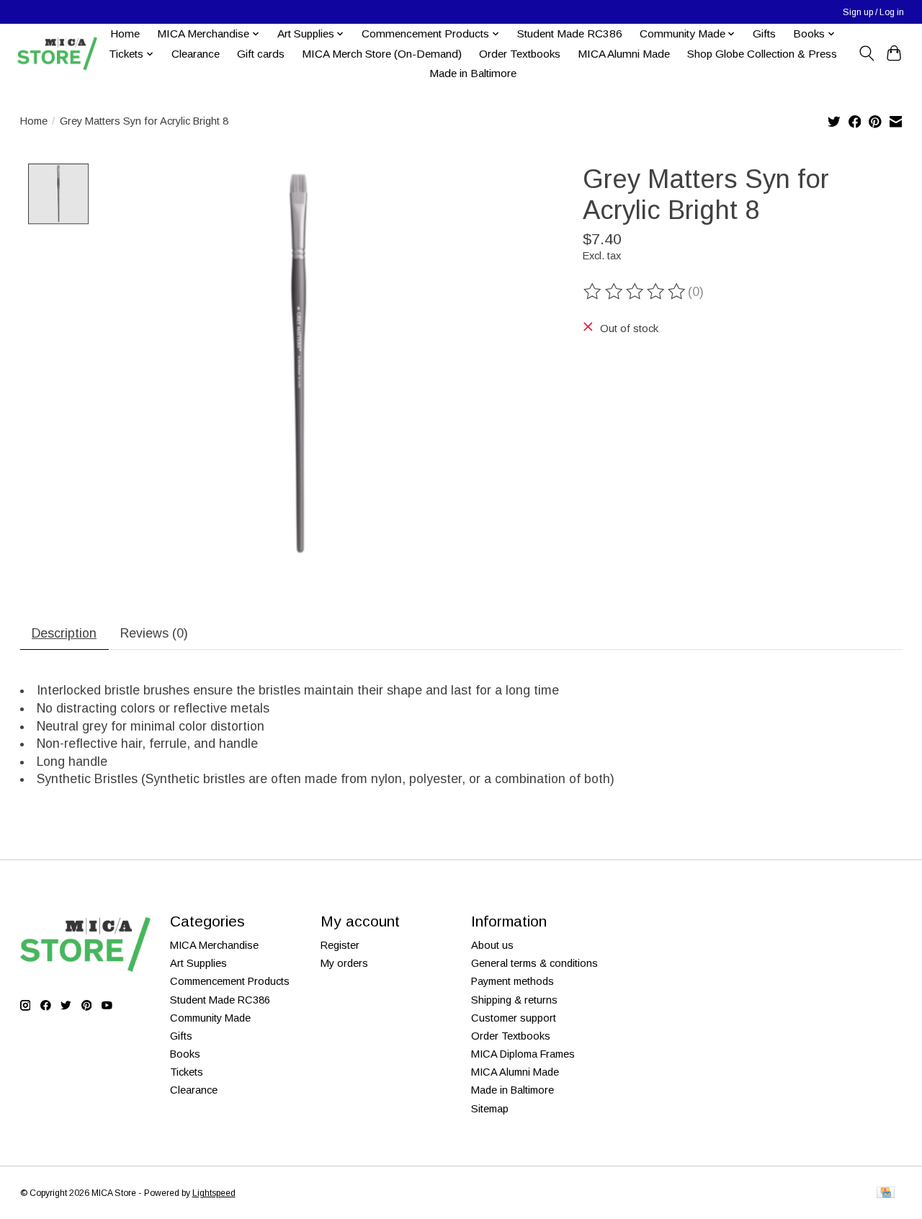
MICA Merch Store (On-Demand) (382, 54)
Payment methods (512, 981)
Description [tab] (64, 633)
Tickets (186, 1072)
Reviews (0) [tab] (154, 633)
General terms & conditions (534, 963)
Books (185, 1054)
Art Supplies (198, 963)
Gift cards (261, 54)
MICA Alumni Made (624, 54)
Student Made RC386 (569, 33)
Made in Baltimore (472, 73)
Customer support (513, 1018)
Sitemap (490, 1109)
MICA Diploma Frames (523, 1054)
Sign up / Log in (873, 12)
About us (492, 945)
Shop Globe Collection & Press (762, 54)
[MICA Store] (57, 53)
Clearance (195, 54)
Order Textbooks (519, 54)
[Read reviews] (635, 291)
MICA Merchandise (214, 945)
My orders (344, 963)
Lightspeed (214, 1193)
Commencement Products (230, 981)
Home (125, 33)
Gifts (764, 33)
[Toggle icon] (866, 53)
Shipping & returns (514, 1000)
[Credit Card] (886, 1193)
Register (340, 945)
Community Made (210, 1018)
